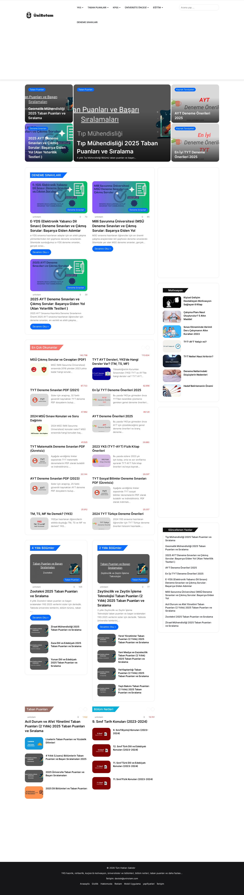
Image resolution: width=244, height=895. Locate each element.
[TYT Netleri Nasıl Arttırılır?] (172, 361)
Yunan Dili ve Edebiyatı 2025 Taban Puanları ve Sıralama (64, 662)
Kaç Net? (93, 347)
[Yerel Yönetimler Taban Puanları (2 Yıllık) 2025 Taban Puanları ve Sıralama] (106, 640)
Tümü (68, 347)
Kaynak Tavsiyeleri (185, 89)
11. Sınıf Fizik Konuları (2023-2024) (133, 779)
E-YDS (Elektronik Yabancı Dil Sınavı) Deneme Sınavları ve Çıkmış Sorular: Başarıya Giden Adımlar (58, 226)
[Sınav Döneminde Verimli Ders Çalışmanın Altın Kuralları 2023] (172, 331)
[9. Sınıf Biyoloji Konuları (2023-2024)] (101, 734)
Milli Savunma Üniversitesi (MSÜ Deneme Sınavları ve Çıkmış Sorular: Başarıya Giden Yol (118, 226)
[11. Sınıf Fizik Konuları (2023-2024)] (101, 783)
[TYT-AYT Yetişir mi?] (172, 346)
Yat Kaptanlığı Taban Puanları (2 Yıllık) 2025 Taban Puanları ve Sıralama (133, 673)
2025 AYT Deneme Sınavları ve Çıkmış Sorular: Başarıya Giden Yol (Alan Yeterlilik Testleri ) (47, 147)
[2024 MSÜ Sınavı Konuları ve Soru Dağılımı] (39, 430)
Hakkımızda (106, 883)
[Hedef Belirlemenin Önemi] (172, 390)
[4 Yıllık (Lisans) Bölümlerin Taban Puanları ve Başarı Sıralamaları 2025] (34, 760)
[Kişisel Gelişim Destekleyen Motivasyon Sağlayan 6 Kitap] (172, 302)
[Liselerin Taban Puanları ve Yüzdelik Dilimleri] (34, 743)
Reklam (118, 883)
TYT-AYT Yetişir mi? (195, 341)
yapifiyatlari (149, 883)
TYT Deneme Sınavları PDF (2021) (54, 390)
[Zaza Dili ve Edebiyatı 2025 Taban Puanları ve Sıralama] (39, 647)
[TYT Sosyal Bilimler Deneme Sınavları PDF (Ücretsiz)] (101, 492)
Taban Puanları (97, 7)
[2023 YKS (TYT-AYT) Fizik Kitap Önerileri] (101, 461)
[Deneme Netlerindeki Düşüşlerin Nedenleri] (172, 376)
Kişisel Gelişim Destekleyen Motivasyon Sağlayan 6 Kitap (197, 301)
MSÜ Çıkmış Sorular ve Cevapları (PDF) (58, 359)
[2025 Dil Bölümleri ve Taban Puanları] (34, 792)
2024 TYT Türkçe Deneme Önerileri (118, 513)
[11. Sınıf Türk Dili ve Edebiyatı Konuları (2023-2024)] (101, 767)
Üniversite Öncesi (136, 7)
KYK (122, 347)
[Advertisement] (122, 53)
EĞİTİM (157, 7)
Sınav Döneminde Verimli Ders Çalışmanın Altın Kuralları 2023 (198, 330)
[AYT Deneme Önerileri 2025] (195, 103)
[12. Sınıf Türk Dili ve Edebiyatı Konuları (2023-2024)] (101, 750)
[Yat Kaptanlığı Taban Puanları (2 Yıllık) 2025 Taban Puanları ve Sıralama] (106, 674)
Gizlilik (95, 883)
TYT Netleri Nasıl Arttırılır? (198, 356)
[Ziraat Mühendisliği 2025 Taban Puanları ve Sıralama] (39, 630)
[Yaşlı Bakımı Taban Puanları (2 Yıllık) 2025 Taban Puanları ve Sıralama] (106, 690)
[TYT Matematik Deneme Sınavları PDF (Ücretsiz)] (39, 461)
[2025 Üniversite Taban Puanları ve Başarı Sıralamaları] (34, 776)
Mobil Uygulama (132, 883)
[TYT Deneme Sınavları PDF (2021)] (39, 400)
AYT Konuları (80, 347)
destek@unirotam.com (126, 878)
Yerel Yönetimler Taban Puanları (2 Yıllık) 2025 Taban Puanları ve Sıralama (133, 639)
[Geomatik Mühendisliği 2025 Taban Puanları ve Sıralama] (49, 103)
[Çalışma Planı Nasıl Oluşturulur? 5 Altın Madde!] (172, 317)
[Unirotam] (50, 15)
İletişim (160, 883)
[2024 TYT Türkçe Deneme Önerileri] (101, 523)
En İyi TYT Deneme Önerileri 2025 (116, 390)
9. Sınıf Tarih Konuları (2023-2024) (119, 722)
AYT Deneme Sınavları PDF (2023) (55, 478)
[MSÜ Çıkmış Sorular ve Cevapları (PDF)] (39, 369)
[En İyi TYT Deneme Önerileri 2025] (195, 142)
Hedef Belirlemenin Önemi (198, 385)
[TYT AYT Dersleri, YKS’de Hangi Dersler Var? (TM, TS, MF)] (101, 374)
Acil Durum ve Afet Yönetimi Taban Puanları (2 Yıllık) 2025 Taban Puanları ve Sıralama (55, 726)
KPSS (115, 7)
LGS (129, 347)
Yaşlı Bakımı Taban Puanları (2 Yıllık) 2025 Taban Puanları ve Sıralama (133, 689)
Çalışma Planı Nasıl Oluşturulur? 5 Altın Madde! (195, 316)
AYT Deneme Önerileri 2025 (112, 416)
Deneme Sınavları (87, 22)
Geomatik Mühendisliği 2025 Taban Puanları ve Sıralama (47, 113)
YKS (79, 7)
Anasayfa (84, 883)
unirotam (37, 217)
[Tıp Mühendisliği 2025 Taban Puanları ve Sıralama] (122, 123)
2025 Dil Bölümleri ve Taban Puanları (66, 788)
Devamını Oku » (41, 252)
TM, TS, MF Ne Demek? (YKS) (51, 513)
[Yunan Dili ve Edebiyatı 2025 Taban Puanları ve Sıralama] (39, 663)
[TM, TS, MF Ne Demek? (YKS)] (39, 523)
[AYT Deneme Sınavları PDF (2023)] (39, 488)
